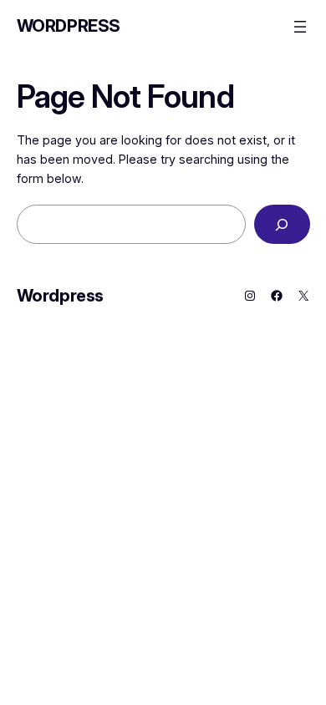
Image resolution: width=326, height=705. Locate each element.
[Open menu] (300, 27)
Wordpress (68, 26)
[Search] (281, 224)
